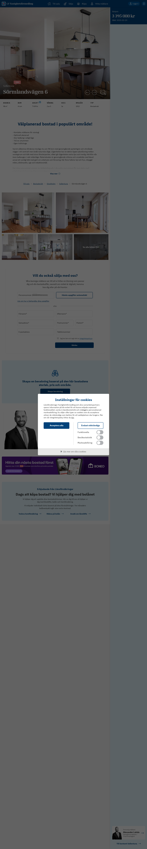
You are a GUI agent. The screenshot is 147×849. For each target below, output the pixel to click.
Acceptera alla (56, 425)
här (72, 417)
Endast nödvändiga (90, 425)
